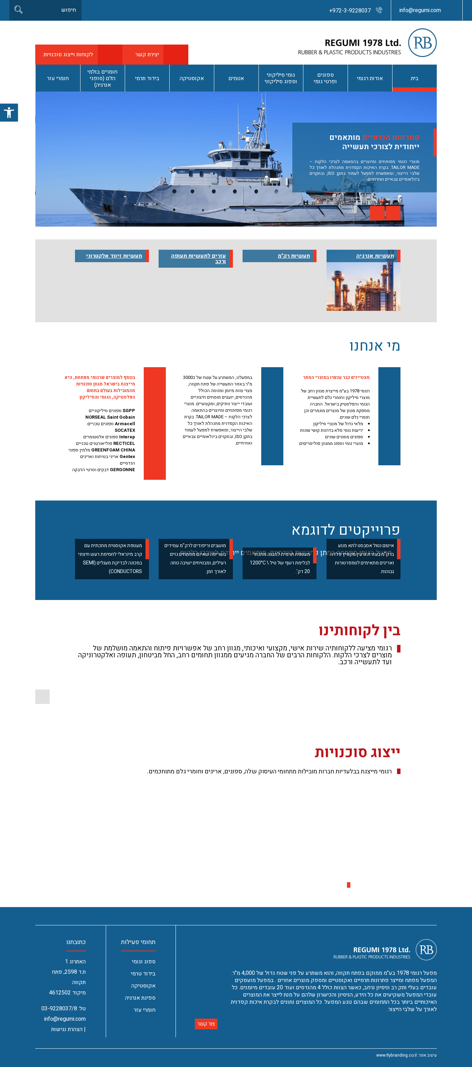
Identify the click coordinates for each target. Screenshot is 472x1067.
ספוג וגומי (143, 962)
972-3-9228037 (350, 11)
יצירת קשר (147, 54)
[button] (377, 213)
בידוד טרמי (143, 974)
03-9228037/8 (59, 1008)
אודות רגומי (370, 78)
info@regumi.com (420, 10)
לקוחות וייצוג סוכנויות (68, 54)
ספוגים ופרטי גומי (325, 78)
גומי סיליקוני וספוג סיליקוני (281, 78)
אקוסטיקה (192, 78)
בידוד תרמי (147, 78)
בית (414, 78)
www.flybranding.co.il (396, 1055)
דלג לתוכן (452, 3)
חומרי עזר (58, 78)
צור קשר (206, 1024)
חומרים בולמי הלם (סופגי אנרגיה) (102, 78)
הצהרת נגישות (67, 1029)
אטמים (236, 78)
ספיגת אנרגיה (140, 998)
